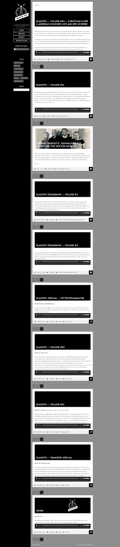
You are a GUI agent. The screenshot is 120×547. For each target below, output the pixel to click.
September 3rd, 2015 (41, 432)
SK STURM (24, 78)
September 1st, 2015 (41, 532)
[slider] (87, 52)
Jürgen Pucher (18, 72)
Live (64, 59)
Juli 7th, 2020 (39, 116)
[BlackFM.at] (21, 21)
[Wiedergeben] (37, 52)
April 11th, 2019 (40, 169)
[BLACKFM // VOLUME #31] (63, 88)
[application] (63, 54)
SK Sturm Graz (18, 81)
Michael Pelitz (18, 75)
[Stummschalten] (84, 52)
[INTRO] (63, 514)
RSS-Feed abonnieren (22, 49)
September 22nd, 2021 (41, 59)
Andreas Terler (18, 62)
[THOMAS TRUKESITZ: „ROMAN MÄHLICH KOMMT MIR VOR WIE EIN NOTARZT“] (63, 150)
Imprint (22, 37)
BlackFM (17, 66)
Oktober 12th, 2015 (41, 378)
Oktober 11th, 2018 (41, 272)
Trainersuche (71, 219)
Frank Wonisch (18, 69)
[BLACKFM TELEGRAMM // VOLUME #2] (63, 249)
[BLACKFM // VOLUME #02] (63, 351)
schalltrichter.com (89, 544)
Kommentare (53, 59)
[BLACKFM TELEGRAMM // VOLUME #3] (63, 198)
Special (60, 321)
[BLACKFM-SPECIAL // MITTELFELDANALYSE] (63, 302)
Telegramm (65, 219)
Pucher (16, 78)
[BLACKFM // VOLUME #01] (63, 408)
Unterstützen (21, 41)
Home (22, 30)
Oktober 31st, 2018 (41, 219)
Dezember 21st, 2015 (41, 321)
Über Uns (21, 34)
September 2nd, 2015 (41, 485)
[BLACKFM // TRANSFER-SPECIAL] (63, 461)
